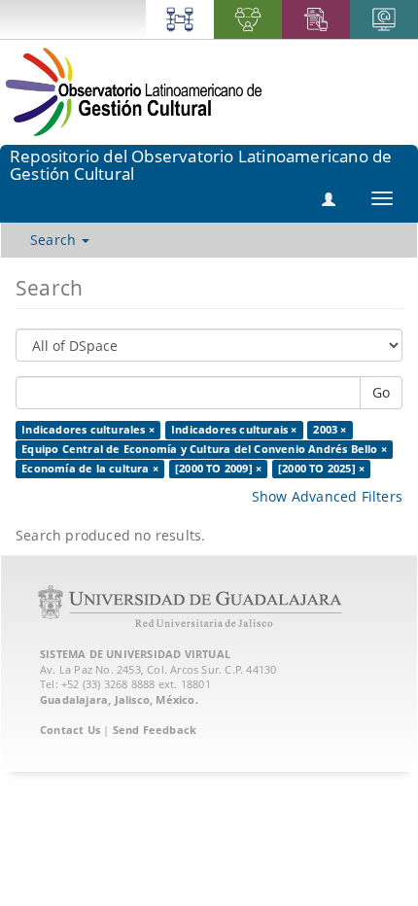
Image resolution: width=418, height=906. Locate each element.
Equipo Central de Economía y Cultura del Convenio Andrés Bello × (204, 449)
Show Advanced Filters (327, 496)
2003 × (329, 429)
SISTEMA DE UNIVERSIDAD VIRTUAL (135, 653)
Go (381, 392)
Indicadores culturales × (88, 429)
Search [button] (55, 239)
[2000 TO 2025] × (321, 468)
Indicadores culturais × (234, 429)
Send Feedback (155, 729)
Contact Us (70, 729)
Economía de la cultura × (89, 468)
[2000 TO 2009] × (218, 468)
